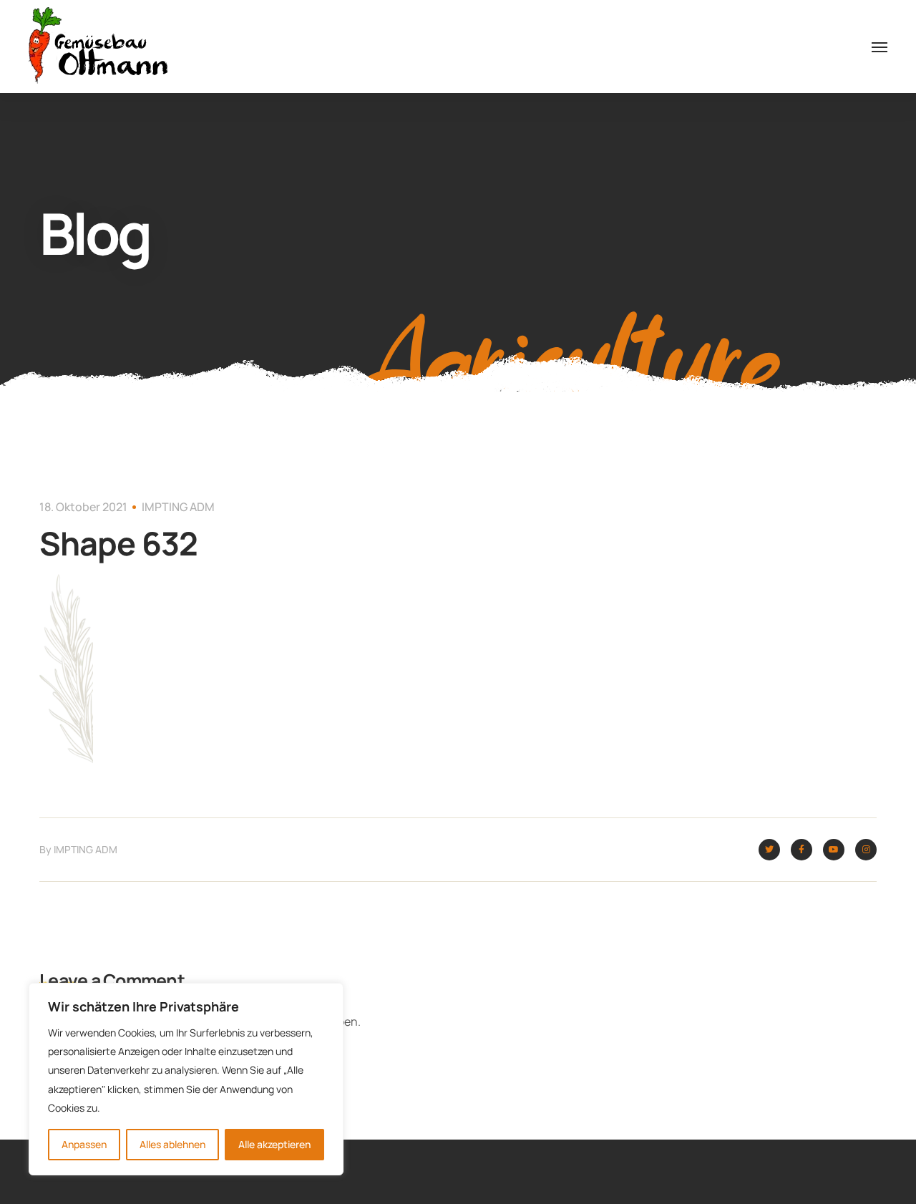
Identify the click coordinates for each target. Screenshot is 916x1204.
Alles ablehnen (172, 1144)
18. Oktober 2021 (83, 507)
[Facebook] (801, 849)
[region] (186, 1079)
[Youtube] (833, 849)
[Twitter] (769, 849)
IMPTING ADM (178, 507)
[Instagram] (866, 849)
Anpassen (84, 1144)
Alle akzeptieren (274, 1144)
